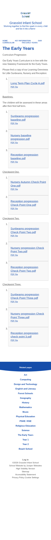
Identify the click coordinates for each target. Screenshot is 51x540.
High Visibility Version (25, 468)
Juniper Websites (34, 465)
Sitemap (25, 471)
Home (5, 41)
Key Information (23, 41)
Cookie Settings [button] (32, 477)
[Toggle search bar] (40, 3)
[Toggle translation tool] (33, 3)
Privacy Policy (18, 477)
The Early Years (30, 43)
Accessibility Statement (25, 474)
